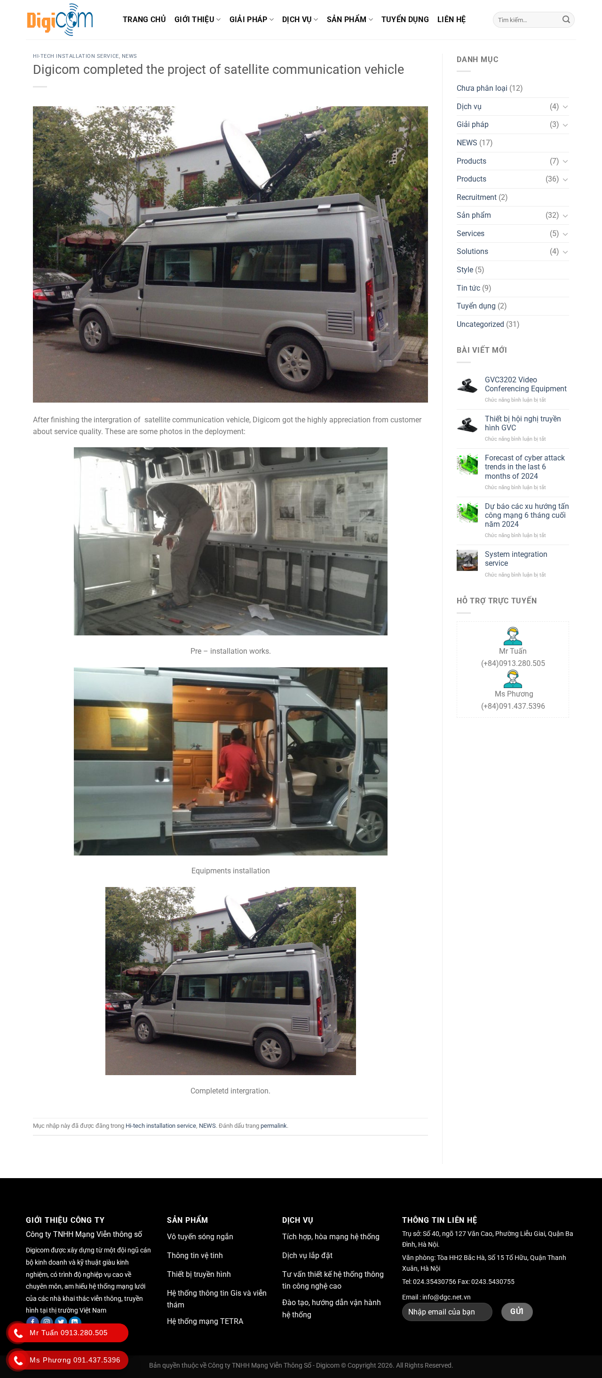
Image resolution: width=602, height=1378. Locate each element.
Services (470, 233)
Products (471, 161)
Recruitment (477, 197)
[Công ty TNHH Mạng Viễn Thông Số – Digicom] (67, 20)
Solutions (472, 251)
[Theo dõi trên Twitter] (61, 1323)
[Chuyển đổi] (565, 106)
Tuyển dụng (405, 19)
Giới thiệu (194, 19)
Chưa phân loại (482, 88)
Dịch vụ (297, 19)
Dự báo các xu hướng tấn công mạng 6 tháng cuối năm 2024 (527, 515)
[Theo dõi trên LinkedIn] (75, 1323)
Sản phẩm (347, 19)
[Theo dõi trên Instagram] (46, 1323)
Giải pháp (249, 19)
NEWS (129, 56)
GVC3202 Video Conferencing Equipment (526, 384)
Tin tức (468, 288)
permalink (274, 1125)
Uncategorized (480, 324)
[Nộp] (566, 20)
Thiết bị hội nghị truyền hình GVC (523, 423)
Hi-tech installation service (76, 56)
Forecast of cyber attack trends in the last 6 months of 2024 (525, 466)
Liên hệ (451, 19)
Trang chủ (144, 19)
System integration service (516, 559)
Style (465, 269)
